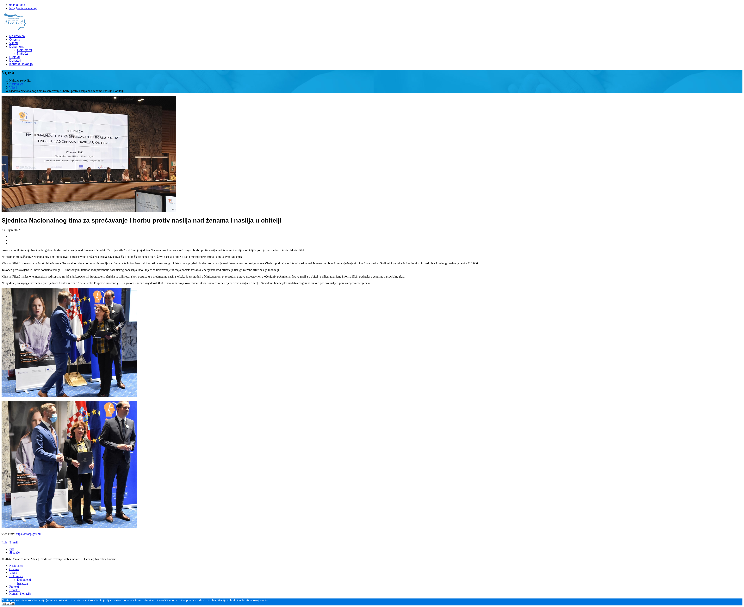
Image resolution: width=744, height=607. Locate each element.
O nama (14, 39)
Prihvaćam (8, 603)
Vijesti (13, 43)
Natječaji (23, 53)
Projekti (14, 57)
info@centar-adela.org (23, 8)
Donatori (15, 60)
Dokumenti (16, 46)
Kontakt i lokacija (21, 64)
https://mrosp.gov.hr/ (28, 534)
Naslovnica (17, 36)
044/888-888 (17, 4)
